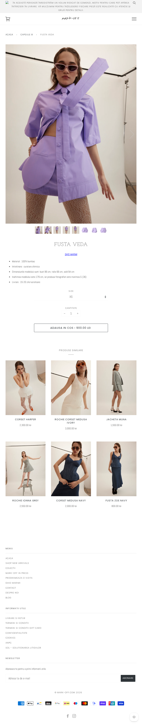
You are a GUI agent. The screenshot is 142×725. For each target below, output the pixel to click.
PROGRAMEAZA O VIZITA (19, 577)
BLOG (8, 597)
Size (71, 291)
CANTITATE (71, 308)
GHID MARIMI (71, 254)
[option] (71, 134)
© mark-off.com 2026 (68, 692)
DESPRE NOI (12, 592)
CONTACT (11, 587)
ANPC (9, 642)
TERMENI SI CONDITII (17, 623)
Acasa (9, 34)
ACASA (9, 558)
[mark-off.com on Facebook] (68, 716)
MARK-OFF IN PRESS (17, 573)
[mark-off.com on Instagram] (74, 716)
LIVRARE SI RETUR (15, 618)
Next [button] (129, 134)
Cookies (11, 637)
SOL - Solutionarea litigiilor (23, 647)
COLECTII (11, 568)
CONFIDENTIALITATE (16, 632)
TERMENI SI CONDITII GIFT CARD (23, 627)
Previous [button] (12, 134)
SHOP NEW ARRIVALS (17, 563)
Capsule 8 (27, 34)
